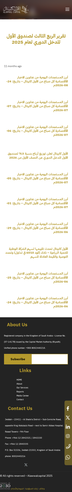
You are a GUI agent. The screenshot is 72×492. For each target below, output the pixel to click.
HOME (19, 380)
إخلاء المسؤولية (31, 489)
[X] (26, 464)
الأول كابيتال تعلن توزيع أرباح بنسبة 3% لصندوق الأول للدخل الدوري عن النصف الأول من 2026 (38, 155)
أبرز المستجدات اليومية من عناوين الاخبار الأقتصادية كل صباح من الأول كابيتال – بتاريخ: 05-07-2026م (37, 178)
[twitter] (68, 417)
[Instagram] (46, 464)
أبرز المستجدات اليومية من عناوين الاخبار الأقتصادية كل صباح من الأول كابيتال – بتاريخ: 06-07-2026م (37, 131)
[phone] (68, 447)
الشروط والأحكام (17, 489)
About (19, 384)
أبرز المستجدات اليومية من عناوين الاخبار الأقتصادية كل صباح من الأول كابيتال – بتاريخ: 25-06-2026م (37, 277)
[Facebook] (39, 464)
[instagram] (68, 436)
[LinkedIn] (32, 464)
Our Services (22, 388)
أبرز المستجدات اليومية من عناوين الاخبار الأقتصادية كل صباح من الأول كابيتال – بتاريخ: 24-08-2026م (37, 81)
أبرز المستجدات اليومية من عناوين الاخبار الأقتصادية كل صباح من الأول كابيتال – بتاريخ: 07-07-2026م (37, 106)
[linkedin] (68, 427)
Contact (20, 400)
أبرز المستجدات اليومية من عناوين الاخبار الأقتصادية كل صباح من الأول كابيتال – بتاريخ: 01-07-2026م (37, 203)
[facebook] (68, 408)
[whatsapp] (68, 457)
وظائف (42, 489)
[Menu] (67, 9)
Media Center (23, 396)
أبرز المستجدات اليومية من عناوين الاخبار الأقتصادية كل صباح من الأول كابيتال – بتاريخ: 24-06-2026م (37, 302)
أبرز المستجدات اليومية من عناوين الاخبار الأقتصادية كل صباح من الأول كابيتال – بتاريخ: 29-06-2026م (37, 228)
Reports (20, 392)
